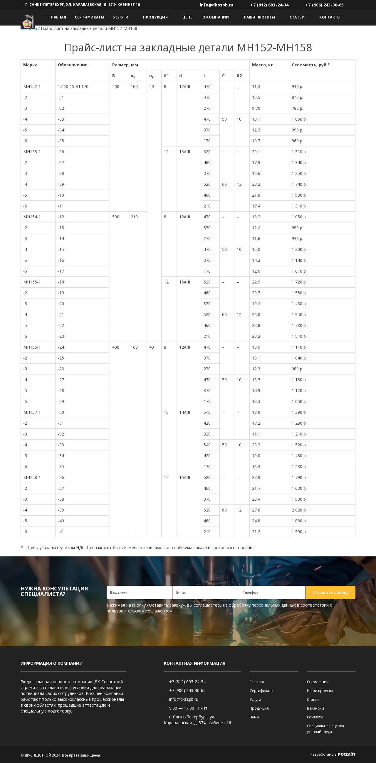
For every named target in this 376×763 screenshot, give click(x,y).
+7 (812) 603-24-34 (187, 681)
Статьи (297, 17)
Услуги (121, 17)
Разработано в (323, 754)
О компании (215, 17)
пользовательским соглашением (139, 611)
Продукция (155, 17)
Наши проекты (259, 17)
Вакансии (315, 708)
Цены (188, 17)
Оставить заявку (330, 592)
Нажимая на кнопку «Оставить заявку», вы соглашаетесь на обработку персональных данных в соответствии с (219, 608)
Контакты (329, 17)
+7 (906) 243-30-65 (187, 690)
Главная (57, 17)
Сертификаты (89, 17)
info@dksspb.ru (183, 699)
